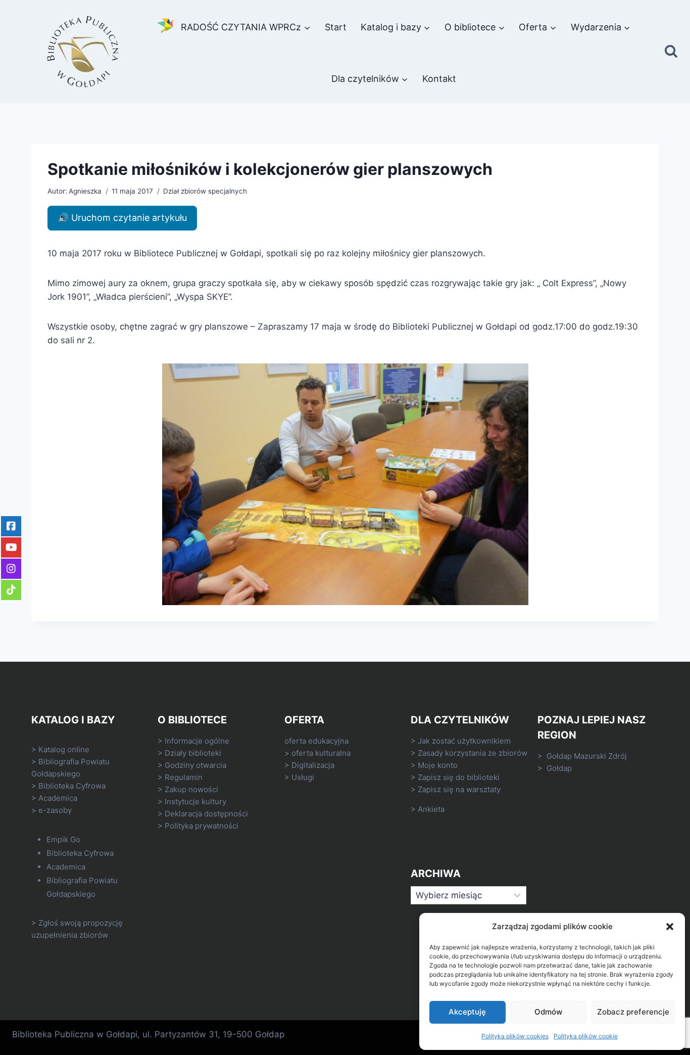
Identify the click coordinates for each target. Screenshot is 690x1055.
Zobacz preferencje (633, 1012)
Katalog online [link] (63, 749)
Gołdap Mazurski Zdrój (587, 756)
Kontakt (439, 78)
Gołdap (559, 768)
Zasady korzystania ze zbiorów (472, 753)
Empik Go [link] (63, 839)
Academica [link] (57, 798)
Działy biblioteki (193, 753)
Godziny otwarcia (195, 765)
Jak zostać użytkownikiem (464, 741)
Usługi (302, 777)
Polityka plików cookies (515, 1036)
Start (336, 27)
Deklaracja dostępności (206, 813)
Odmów (548, 1012)
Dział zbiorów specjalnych (205, 191)
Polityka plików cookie (586, 1036)
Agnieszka (85, 191)
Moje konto (438, 765)
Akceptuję (467, 1012)
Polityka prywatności (201, 826)
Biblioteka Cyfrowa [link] (72, 786)
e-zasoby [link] (55, 810)
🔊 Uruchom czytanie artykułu (122, 217)
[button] (670, 927)
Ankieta (431, 809)
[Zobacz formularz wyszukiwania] (671, 52)
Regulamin (184, 777)
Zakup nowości (191, 789)
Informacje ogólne (197, 741)
